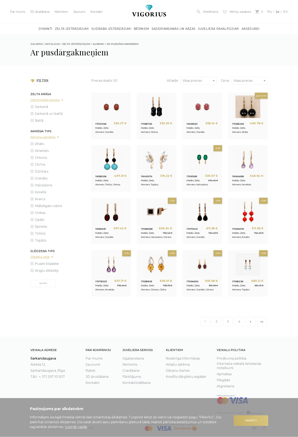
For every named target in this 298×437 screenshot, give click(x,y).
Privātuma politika (231, 358)
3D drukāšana (39, 12)
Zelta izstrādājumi (72, 29)
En (285, 12)
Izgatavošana (133, 358)
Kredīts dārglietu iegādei (186, 377)
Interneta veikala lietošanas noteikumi (239, 366)
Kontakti (96, 12)
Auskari (98, 43)
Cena (225, 81)
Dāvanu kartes (178, 371)
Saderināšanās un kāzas (174, 29)
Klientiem (61, 12)
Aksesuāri (250, 29)
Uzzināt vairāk (76, 427)
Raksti (90, 371)
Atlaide (172, 81)
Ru (269, 12)
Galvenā (36, 43)
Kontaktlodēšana (136, 383)
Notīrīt (43, 283)
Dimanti (45, 29)
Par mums (17, 12)
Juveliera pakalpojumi (218, 29)
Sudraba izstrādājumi (111, 29)
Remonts (129, 364)
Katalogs (52, 43)
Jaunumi (79, 12)
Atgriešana (225, 386)
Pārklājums (131, 377)
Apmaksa (224, 374)
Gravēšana (130, 371)
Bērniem (141, 29)
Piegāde (223, 380)
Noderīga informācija (183, 358)
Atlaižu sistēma (178, 364)
